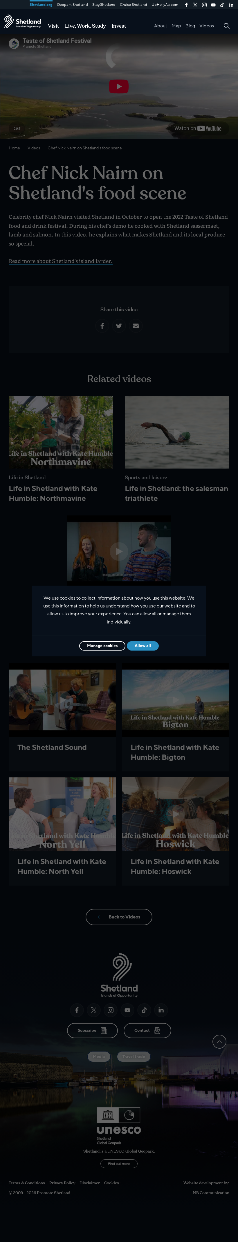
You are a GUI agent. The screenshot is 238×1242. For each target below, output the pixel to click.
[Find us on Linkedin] (231, 4)
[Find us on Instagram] (204, 4)
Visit (53, 25)
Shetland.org (41, 4)
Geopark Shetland (72, 4)
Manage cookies (102, 646)
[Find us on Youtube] (213, 4)
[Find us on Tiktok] (222, 4)
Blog (190, 26)
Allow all (143, 646)
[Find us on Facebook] (186, 4)
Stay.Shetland (104, 4)
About (160, 26)
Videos (206, 26)
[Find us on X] (195, 4)
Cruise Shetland (133, 4)
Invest (119, 25)
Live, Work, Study (85, 25)
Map (176, 26)
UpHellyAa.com (165, 4)
